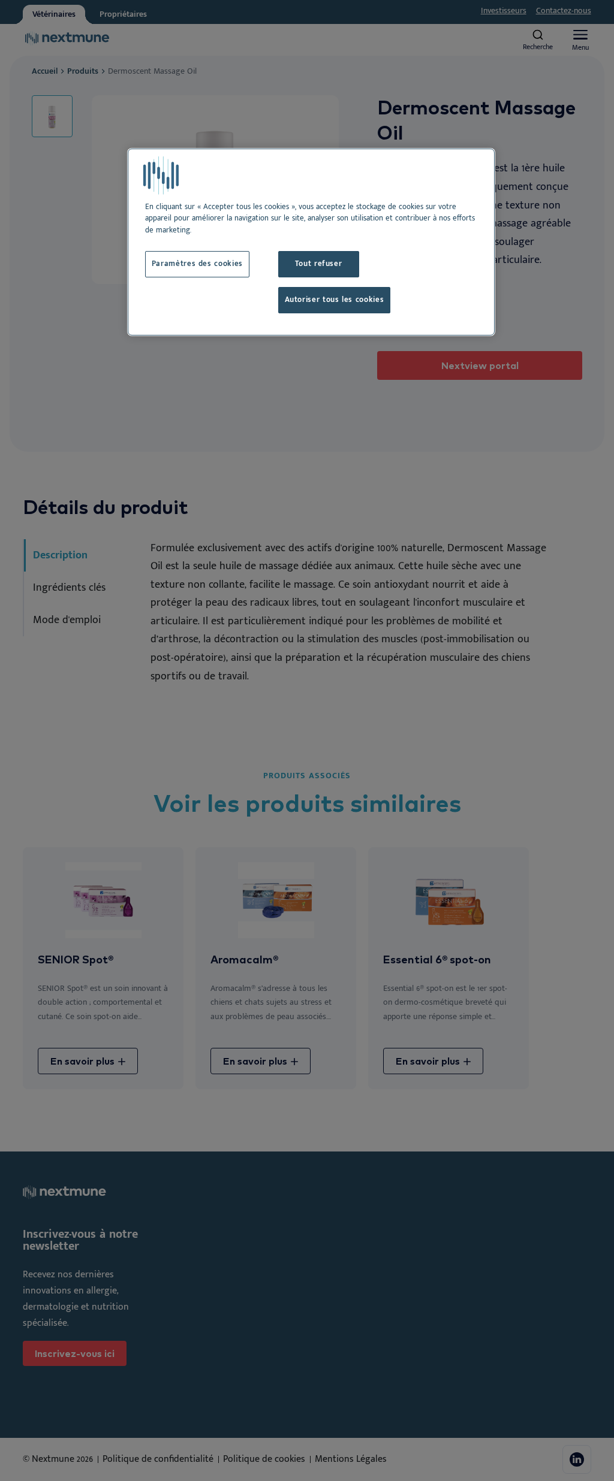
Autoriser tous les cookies (334, 300)
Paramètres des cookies (197, 264)
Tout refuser (318, 264)
